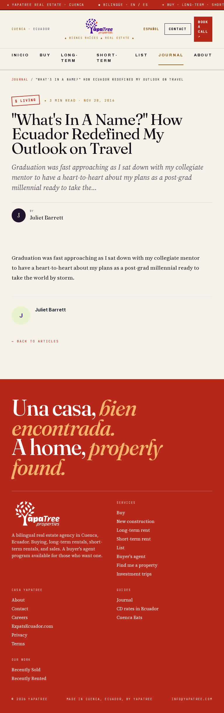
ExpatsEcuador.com (32, 626)
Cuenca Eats (129, 617)
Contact (178, 29)
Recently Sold (26, 670)
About (203, 55)
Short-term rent (134, 539)
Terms (18, 644)
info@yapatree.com (192, 699)
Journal (170, 55)
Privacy (19, 635)
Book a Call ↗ (203, 29)
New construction (136, 521)
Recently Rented (29, 678)
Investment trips (134, 574)
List (141, 55)
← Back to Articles (35, 341)
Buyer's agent (131, 556)
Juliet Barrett (46, 217)
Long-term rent (133, 530)
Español (151, 29)
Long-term (69, 58)
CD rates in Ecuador (138, 609)
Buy (45, 55)
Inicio (20, 55)
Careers (20, 617)
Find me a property (137, 565)
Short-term (107, 58)
